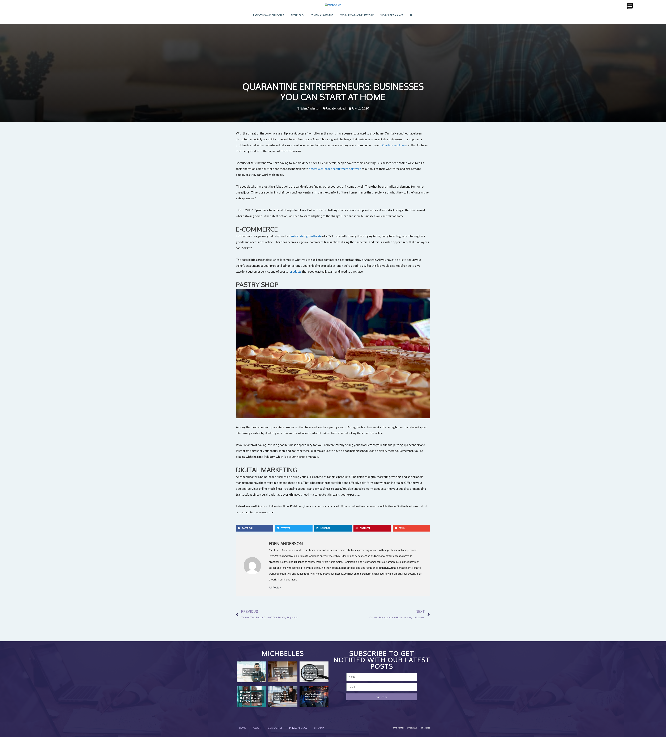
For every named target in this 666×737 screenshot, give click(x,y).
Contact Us (275, 727)
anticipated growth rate (306, 236)
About (257, 727)
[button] (411, 15)
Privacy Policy (298, 727)
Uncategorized (336, 108)
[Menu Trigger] (630, 6)
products (295, 271)
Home (242, 727)
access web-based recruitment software (335, 169)
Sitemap (319, 727)
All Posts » (275, 587)
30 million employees (394, 145)
